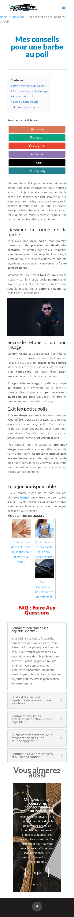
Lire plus (37, 872)
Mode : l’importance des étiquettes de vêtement (44, 589)
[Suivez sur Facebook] (37, 907)
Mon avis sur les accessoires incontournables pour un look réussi (37, 805)
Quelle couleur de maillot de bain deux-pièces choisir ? (44, 549)
